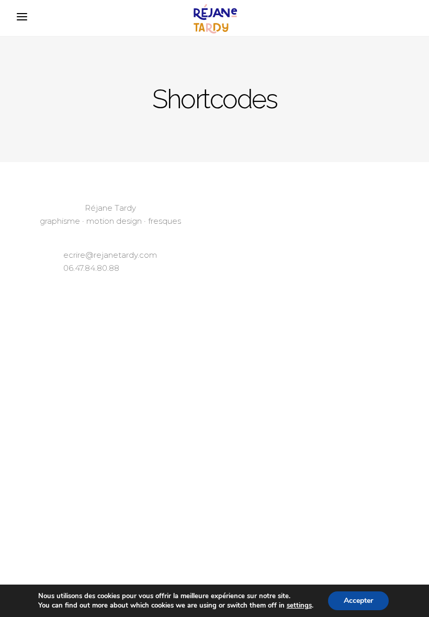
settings (299, 605)
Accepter (358, 600)
